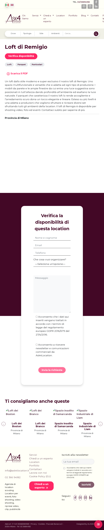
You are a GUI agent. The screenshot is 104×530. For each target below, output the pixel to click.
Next (100, 424)
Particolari (37, 64)
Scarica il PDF (19, 73)
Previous (3, 424)
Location (60, 15)
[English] (12, 5)
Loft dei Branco (40, 425)
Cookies (41, 524)
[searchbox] (13, 33)
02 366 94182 (13, 477)
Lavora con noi (38, 472)
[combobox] (13, 33)
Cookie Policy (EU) (40, 476)
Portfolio (73, 15)
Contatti (95, 15)
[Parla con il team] (98, 524)
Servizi (35, 15)
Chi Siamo (25, 17)
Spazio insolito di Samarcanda (63, 425)
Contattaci (35, 469)
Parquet (22, 64)
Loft (9, 64)
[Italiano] (7, 5)
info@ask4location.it (17, 470)
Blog (83, 15)
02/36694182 (83, 2)
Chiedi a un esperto (47, 18)
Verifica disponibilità (21, 56)
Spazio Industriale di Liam (87, 426)
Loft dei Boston (17, 425)
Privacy (34, 524)
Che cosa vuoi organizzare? (49, 259)
